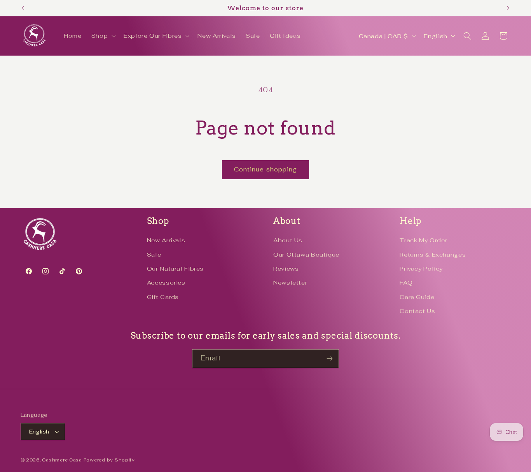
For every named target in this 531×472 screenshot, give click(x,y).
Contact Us (417, 311)
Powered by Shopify (109, 460)
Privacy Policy (421, 268)
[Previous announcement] (22, 8)
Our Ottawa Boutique (306, 254)
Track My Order (423, 240)
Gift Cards (163, 297)
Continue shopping (265, 169)
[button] (102, 36)
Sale (154, 254)
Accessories (166, 282)
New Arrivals (166, 240)
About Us (287, 240)
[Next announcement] (508, 8)
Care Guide (417, 297)
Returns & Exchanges (433, 254)
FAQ (406, 282)
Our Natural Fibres (175, 268)
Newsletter (290, 282)
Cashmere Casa (62, 460)
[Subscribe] (330, 358)
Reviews (286, 268)
